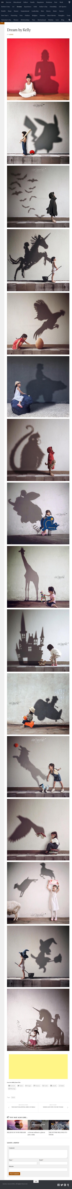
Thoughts (61, 15)
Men (42, 11)
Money (48, 11)
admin (11, 34)
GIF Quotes (62, 7)
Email (41, 1160)
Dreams (19, 7)
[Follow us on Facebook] (58, 1185)
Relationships (25, 20)
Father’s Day (43, 7)
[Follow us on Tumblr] (68, 1185)
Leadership (35, 11)
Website (11, 1166)
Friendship (53, 7)
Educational (17, 2)
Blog (62, 20)
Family (32, 2)
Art (13, 7)
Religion (34, 15)
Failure (25, 2)
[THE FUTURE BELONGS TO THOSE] (59, 1125)
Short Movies (51, 15)
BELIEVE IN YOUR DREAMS (16, 1132)
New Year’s (4, 15)
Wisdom (50, 20)
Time (33, 20)
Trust (68, 15)
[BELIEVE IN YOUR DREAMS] (17, 1125)
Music (55, 11)
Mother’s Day (5, 7)
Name (11, 1160)
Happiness (40, 2)
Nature (61, 11)
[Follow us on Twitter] (62, 1185)
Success (8, 2)
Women (16, 20)
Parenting (14, 15)
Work (61, 2)
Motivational (42, 20)
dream (13, 1097)
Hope (9, 11)
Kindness (49, 2)
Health (3, 11)
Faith (35, 7)
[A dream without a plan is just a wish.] (38, 1125)
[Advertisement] (38, 1066)
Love (57, 20)
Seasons (42, 15)
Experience (27, 7)
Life (2, 2)
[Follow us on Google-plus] (65, 1185)
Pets (21, 15)
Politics (27, 15)
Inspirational (25, 11)
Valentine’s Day (6, 20)
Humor (16, 11)
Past (55, 2)
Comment (12, 1148)
